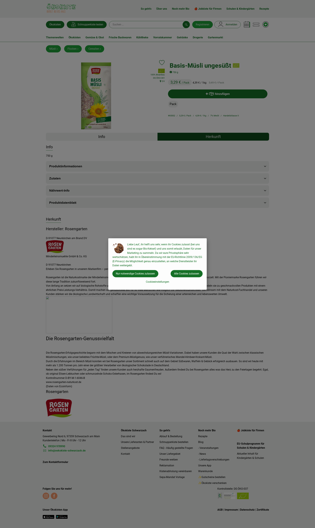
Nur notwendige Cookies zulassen (135, 273)
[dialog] (157, 264)
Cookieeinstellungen (157, 281)
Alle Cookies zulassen (186, 273)
